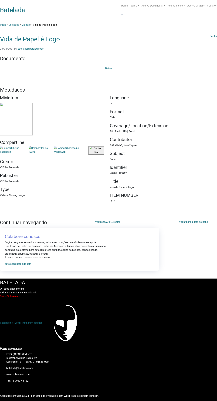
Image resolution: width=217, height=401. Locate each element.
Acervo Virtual (195, 5)
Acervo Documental (152, 5)
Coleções (14, 24)
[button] (121, 15)
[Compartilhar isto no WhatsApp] (71, 150)
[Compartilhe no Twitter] (41, 150)
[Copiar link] (96, 150)
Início (3, 24)
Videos (26, 24)
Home (124, 5)
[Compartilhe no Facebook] (14, 150)
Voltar (213, 36)
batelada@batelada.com (31, 48)
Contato (211, 5)
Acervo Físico (175, 5)
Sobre (133, 5)
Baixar (108, 68)
